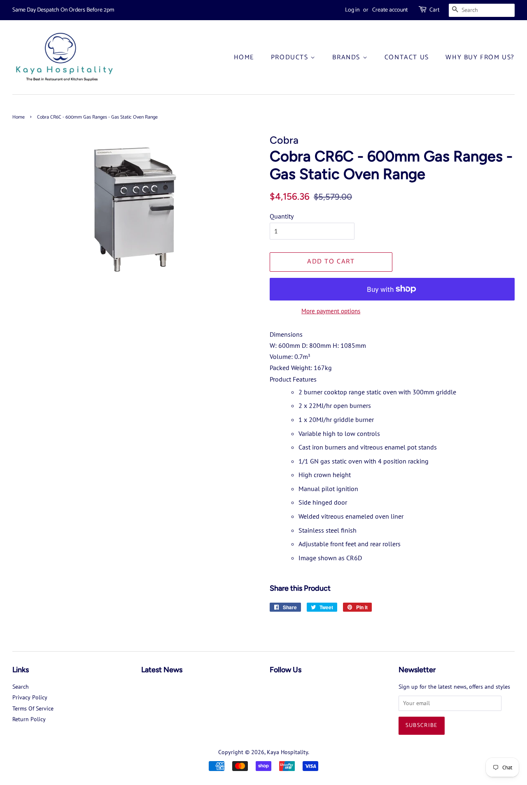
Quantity (282, 216)
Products (290, 57)
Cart (434, 10)
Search (20, 686)
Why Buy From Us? (480, 57)
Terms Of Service (33, 708)
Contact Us (407, 57)
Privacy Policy (29, 697)
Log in (352, 10)
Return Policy (29, 719)
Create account (390, 10)
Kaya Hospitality (287, 752)
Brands (347, 57)
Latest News (161, 669)
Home (244, 57)
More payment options (330, 311)
